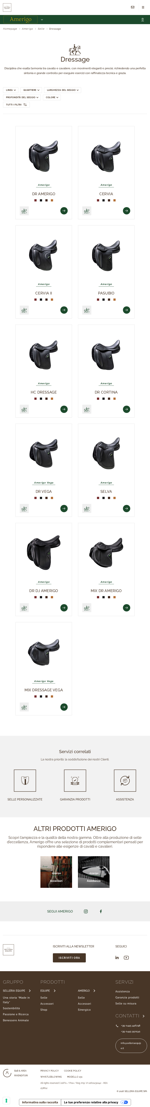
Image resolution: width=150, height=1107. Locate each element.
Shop (43, 1009)
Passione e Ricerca (16, 1014)
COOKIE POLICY (72, 1071)
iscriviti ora (69, 957)
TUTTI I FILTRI (13, 104)
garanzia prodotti (75, 799)
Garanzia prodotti (127, 997)
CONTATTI (128, 1015)
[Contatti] (132, 7)
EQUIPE (45, 990)
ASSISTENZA (125, 799)
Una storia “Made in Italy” (16, 1000)
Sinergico (84, 1009)
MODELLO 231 (74, 1077)
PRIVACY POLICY (49, 1071)
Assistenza (122, 991)
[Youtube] (126, 958)
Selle (43, 997)
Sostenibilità (11, 1008)
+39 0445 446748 (130, 1025)
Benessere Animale (16, 1020)
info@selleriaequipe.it (131, 1046)
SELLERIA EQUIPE (14, 990)
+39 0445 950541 (130, 1031)
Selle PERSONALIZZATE (25, 799)
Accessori (47, 1003)
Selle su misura (125, 1003)
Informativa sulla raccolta (40, 1102)
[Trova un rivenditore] (142, 19)
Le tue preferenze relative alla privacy (91, 1102)
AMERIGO (84, 990)
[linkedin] (117, 957)
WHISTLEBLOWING (51, 1077)
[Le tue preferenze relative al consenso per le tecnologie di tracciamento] (6, 1100)
